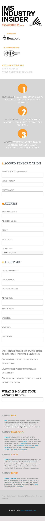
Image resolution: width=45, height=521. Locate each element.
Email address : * (14, 172)
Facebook (7, 449)
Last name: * (8, 190)
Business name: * (10, 270)
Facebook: (7, 336)
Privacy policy (30, 496)
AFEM (6, 460)
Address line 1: (9, 212)
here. (36, 484)
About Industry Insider (8, 496)
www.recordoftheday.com (28, 510)
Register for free (13, 65)
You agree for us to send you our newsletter (20, 361)
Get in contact (20, 496)
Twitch (33, 447)
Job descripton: (10, 289)
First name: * (8, 181)
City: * (5, 230)
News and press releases (17, 72)
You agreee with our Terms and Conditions (19, 371)
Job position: (8, 279)
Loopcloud (28, 445)
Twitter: (6, 327)
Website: (6, 318)
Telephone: (8, 309)
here (21, 486)
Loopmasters (20, 445)
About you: (7, 298)
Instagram (24, 449)
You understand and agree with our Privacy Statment (21, 380)
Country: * (7, 248)
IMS (5, 420)
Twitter (16, 449)
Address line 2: (9, 221)
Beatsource (23, 443)
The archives (10, 68)
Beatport (7, 437)
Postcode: (7, 239)
